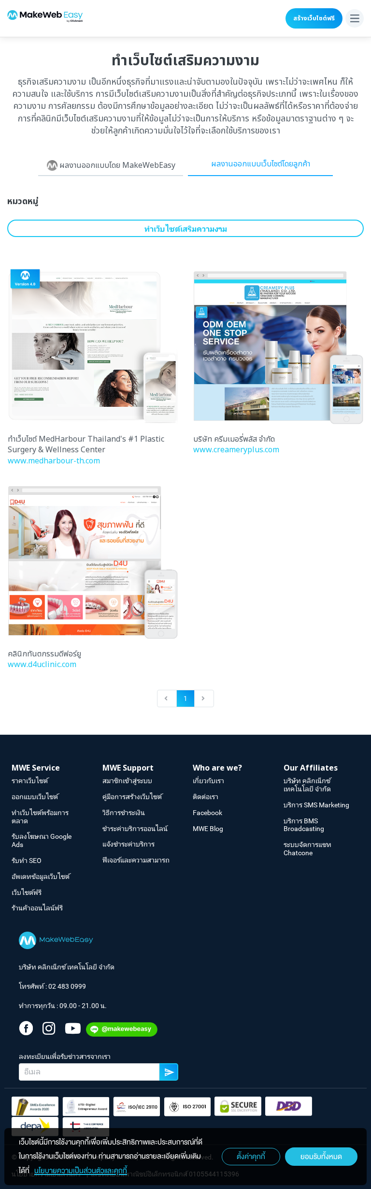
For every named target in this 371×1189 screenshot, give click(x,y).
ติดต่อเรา (205, 797)
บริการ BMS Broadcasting (304, 825)
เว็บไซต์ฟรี (27, 892)
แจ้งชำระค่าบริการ (128, 844)
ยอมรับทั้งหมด (321, 1156)
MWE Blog (208, 828)
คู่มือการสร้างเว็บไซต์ (132, 797)
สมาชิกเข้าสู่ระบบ (127, 781)
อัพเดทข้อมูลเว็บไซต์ (41, 876)
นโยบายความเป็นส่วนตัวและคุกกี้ (80, 1170)
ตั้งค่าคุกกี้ (251, 1156)
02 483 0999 (67, 986)
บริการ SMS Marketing (316, 805)
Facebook (207, 813)
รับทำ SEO (27, 860)
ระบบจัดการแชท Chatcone (307, 849)
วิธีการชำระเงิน (123, 813)
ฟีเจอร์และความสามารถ (136, 860)
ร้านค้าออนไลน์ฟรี (37, 908)
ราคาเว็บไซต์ (30, 781)
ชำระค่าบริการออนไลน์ (135, 828)
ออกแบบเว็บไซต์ (35, 797)
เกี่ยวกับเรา (208, 781)
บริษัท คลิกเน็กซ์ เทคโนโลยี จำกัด (307, 785)
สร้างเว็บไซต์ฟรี (314, 18)
